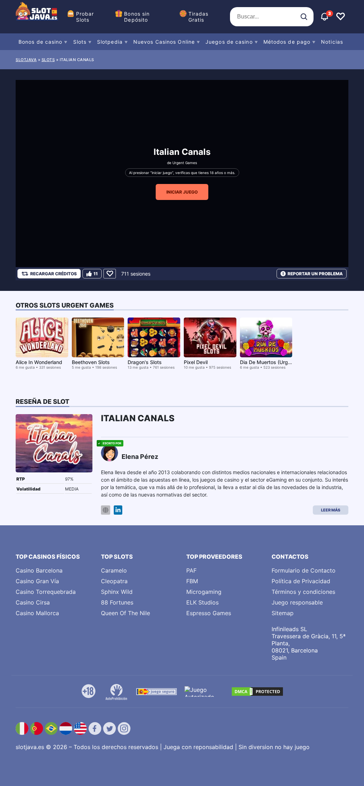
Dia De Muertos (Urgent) (268, 362)
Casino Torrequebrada (46, 591)
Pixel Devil (196, 362)
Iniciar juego (182, 192)
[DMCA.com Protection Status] (257, 691)
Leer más (330, 510)
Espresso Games (208, 613)
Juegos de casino (229, 42)
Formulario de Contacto (304, 570)
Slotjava (26, 59)
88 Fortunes (117, 602)
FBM (192, 581)
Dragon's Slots (145, 362)
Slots (80, 42)
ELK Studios (202, 602)
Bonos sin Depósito (137, 17)
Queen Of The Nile (125, 613)
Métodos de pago (287, 42)
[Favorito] (109, 273)
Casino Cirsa (33, 602)
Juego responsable (297, 602)
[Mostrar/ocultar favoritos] (340, 16)
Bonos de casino (40, 42)
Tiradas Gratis (198, 17)
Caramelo (114, 570)
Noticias (332, 42)
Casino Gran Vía (37, 581)
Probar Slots (85, 17)
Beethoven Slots (91, 362)
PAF (191, 570)
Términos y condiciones (303, 591)
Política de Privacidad (301, 581)
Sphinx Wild (117, 591)
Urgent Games (184, 163)
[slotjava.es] (37, 16)
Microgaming (203, 591)
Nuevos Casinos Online (164, 42)
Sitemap (283, 613)
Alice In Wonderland (39, 362)
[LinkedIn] (118, 510)
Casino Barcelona (39, 570)
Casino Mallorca (37, 613)
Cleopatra (114, 581)
